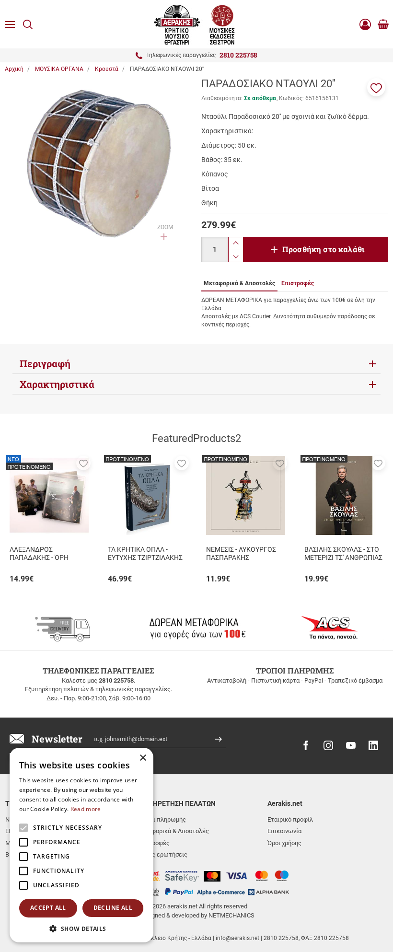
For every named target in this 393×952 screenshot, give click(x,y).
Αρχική (14, 69)
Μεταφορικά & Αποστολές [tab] (239, 283)
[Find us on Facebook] (305, 745)
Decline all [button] (112, 908)
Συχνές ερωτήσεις (161, 854)
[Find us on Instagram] (328, 745)
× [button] (142, 758)
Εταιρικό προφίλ (290, 819)
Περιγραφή (45, 363)
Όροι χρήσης (284, 843)
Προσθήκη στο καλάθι (323, 249)
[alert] (81, 845)
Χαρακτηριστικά (57, 384)
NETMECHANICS (231, 915)
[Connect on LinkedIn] (373, 745)
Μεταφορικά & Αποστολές (172, 831)
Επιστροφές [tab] (297, 283)
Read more (85, 809)
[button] (376, 87)
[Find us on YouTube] (350, 745)
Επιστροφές (153, 843)
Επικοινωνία (284, 831)
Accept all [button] (48, 908)
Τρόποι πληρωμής (161, 819)
